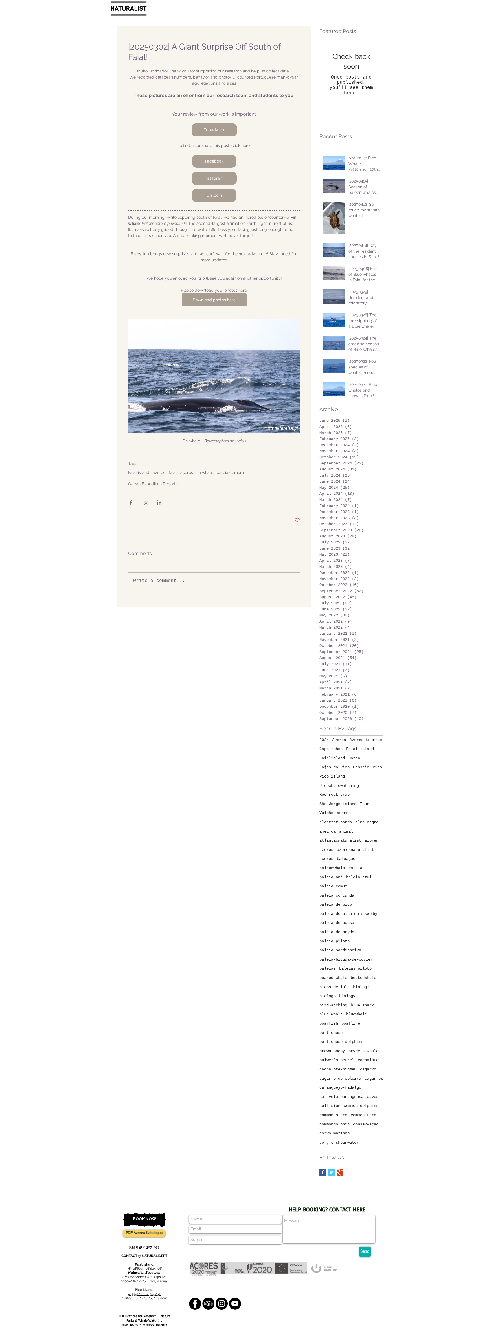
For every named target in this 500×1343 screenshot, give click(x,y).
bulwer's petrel (336, 1060)
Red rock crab (334, 794)
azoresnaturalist (355, 849)
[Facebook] (195, 1304)
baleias (327, 968)
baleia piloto (334, 941)
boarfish (328, 1023)
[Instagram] (222, 1304)
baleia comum (230, 472)
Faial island (138, 472)
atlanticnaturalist (340, 840)
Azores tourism (366, 740)
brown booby (332, 1051)
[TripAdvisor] (208, 1304)
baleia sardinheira (340, 950)
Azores (339, 740)
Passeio (361, 767)
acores (344, 813)
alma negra (366, 822)
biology (347, 996)
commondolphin (334, 1124)
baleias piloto (355, 968)
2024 (324, 740)
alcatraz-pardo (335, 822)
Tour (364, 804)
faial (173, 472)
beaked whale (333, 977)
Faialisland (332, 758)
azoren (371, 840)
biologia (362, 987)
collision (329, 1105)
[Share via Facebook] (131, 502)
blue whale (331, 1014)
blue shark (362, 1005)
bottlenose (331, 1032)
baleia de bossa (336, 922)
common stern (333, 1115)
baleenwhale (332, 868)
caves (372, 1096)
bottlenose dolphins (341, 1041)
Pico (377, 767)
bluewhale (356, 1014)
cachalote (368, 1060)
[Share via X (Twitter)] (145, 502)
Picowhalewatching (339, 785)
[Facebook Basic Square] (322, 1172)
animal (346, 831)
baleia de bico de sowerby (348, 913)
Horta (354, 758)
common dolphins (361, 1105)
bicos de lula (334, 987)
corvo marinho (334, 1133)
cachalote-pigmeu (337, 1069)
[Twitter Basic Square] (331, 1172)
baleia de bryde (336, 932)
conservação (365, 1124)
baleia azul (359, 877)
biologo (327, 996)
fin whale (204, 472)
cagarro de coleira (340, 1078)
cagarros (374, 1078)
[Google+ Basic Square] (340, 1172)
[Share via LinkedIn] (159, 502)
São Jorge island (337, 804)
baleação (346, 858)
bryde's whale (363, 1051)
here (163, 1298)
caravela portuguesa (341, 1096)
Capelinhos (331, 749)
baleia (355, 868)
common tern (363, 1115)
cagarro (368, 1069)
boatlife (350, 1023)
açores (186, 472)
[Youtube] (235, 1304)
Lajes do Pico (334, 767)
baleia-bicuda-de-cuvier (346, 959)
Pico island (332, 776)
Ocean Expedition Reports (153, 483)
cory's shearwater (339, 1142)
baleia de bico (335, 904)
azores (159, 472)
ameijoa (327, 831)
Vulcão (326, 813)
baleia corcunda (336, 895)
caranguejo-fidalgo (340, 1087)
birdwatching (333, 1005)
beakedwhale (363, 977)
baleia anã (331, 877)
